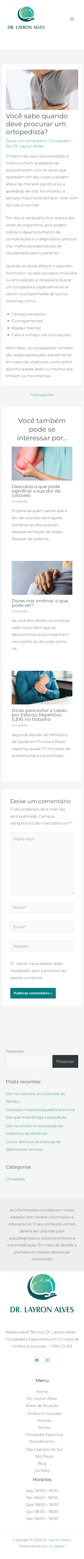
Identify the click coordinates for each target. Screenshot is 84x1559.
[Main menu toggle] (72, 19)
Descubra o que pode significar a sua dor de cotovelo (36, 491)
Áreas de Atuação (42, 1405)
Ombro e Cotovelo (44, 1413)
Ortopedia (59, 141)
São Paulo (44, 1456)
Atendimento (42, 1441)
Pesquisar (15, 1051)
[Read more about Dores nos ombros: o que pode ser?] (42, 577)
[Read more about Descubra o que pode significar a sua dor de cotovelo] (42, 463)
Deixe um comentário (26, 141)
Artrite (44, 1427)
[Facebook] (37, 1360)
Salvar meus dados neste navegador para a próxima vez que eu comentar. (38, 970)
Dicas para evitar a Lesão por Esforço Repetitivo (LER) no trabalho (39, 715)
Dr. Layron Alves (42, 1398)
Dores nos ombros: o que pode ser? (40, 603)
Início (10, 39)
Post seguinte (42, 395)
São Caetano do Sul (44, 1449)
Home (42, 1391)
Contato (42, 1470)
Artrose (44, 1420)
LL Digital (57, 1546)
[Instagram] (47, 1360)
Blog (18, 39)
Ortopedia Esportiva (44, 1434)
